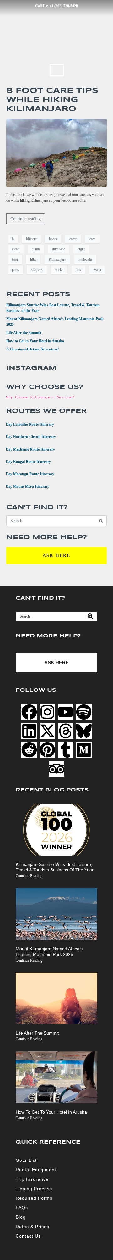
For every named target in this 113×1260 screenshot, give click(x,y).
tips (78, 269)
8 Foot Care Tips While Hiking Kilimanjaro (52, 100)
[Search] (90, 616)
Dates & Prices (32, 1226)
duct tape (58, 249)
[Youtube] (65, 712)
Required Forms (34, 1198)
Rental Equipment (36, 1169)
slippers (37, 269)
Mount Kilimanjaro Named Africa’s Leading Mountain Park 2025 (49, 951)
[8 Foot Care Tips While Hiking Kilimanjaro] (56, 152)
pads (15, 269)
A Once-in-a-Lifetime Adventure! (32, 349)
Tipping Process (34, 1188)
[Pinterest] (47, 750)
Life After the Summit (23, 333)
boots (53, 239)
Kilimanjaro (57, 259)
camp (73, 239)
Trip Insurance (32, 1179)
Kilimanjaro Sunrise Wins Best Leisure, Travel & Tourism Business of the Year (55, 867)
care (92, 239)
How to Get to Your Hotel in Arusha (35, 341)
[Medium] (84, 750)
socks (59, 269)
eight (81, 249)
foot (15, 259)
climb (36, 249)
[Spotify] (84, 712)
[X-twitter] (47, 731)
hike (33, 259)
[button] (57, 70)
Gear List (26, 1160)
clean (15, 249)
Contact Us (28, 1236)
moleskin (85, 259)
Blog (21, 1217)
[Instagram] (47, 712)
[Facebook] (29, 712)
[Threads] (65, 731)
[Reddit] (29, 750)
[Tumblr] (65, 750)
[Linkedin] (29, 731)
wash (97, 269)
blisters (31, 239)
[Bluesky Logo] (84, 731)
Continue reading (25, 219)
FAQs (22, 1207)
